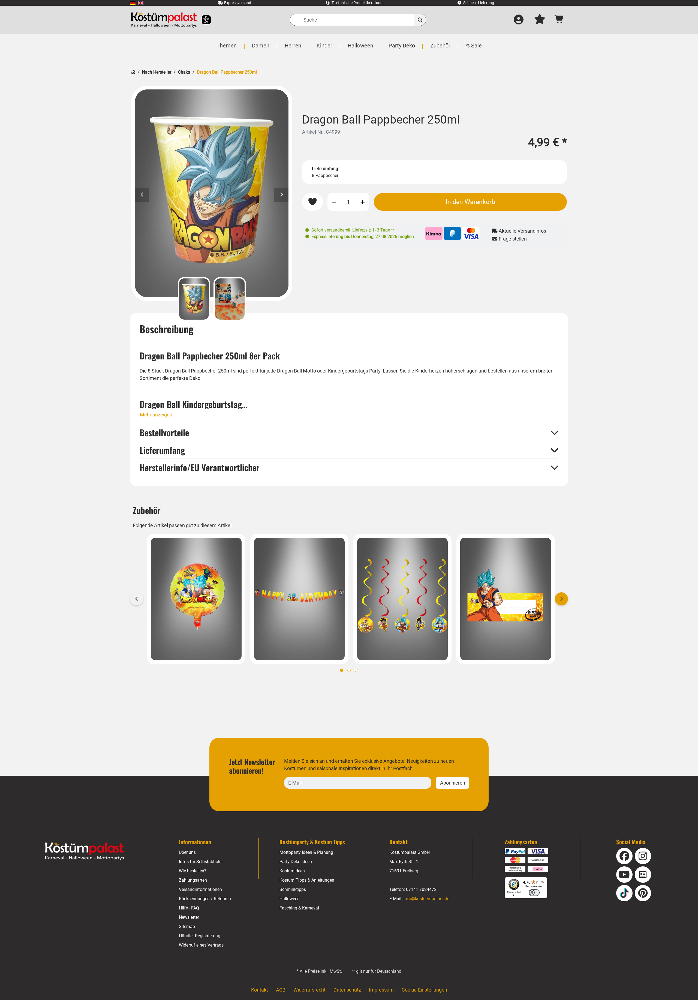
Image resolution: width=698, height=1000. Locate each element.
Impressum (381, 990)
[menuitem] (133, 3)
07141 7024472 (421, 889)
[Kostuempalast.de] (164, 19)
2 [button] (349, 670)
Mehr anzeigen (156, 415)
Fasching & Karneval (299, 908)
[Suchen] (420, 20)
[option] (211, 193)
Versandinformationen (200, 889)
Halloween (289, 898)
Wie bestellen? (192, 870)
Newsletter (189, 917)
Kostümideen (292, 870)
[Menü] (544, 880)
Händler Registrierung (199, 935)
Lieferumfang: (325, 168)
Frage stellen (512, 239)
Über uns (187, 852)
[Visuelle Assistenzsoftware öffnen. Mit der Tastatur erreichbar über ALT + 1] (202, 20)
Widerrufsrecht (309, 990)
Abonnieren (452, 783)
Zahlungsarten (193, 880)
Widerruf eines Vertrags (201, 945)
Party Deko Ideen (295, 861)
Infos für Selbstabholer (201, 861)
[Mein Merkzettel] (539, 20)
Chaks (184, 72)
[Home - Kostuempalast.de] (84, 851)
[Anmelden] (519, 20)
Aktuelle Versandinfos (522, 231)
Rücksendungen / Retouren (205, 898)
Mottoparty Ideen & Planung (306, 852)
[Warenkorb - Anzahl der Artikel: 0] (559, 19)
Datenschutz (347, 990)
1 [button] (341, 670)
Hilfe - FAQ (189, 908)
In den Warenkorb (470, 201)
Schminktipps (292, 889)
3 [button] (356, 670)
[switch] (534, 892)
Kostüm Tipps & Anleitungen (306, 880)
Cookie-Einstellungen (424, 990)
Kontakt (259, 990)
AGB (280, 990)
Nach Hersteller (156, 72)
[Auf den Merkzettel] (312, 202)
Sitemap (187, 926)
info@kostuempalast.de (426, 898)
